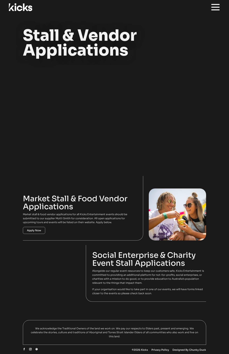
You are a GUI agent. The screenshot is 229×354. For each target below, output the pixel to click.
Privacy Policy (160, 350)
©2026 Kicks (140, 350)
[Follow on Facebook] (24, 349)
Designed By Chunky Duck (189, 350)
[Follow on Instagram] (30, 349)
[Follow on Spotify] (36, 349)
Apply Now (34, 230)
